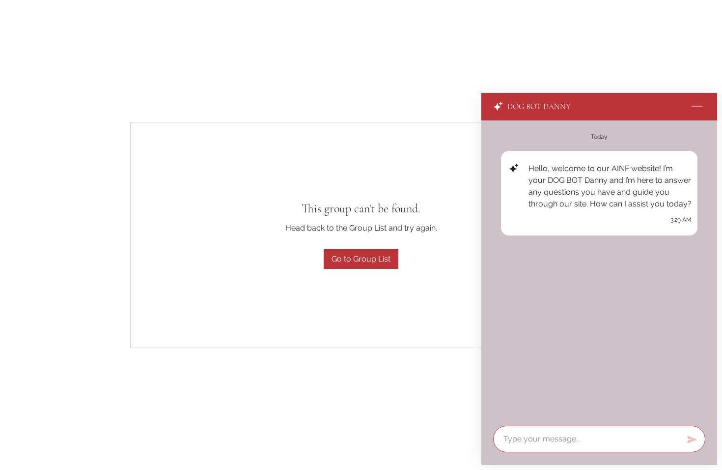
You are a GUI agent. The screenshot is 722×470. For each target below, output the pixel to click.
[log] (599, 270)
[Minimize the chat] (697, 107)
